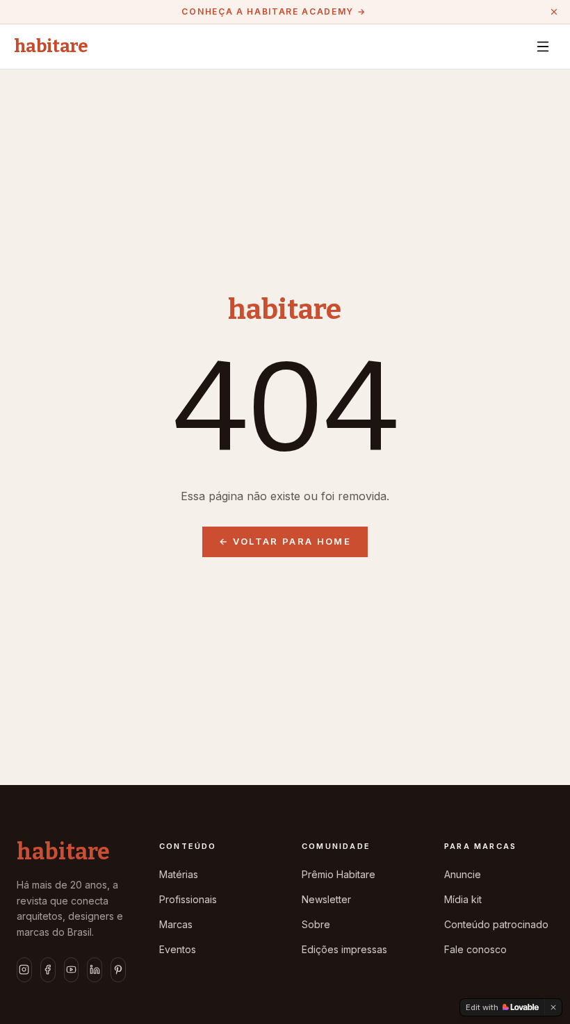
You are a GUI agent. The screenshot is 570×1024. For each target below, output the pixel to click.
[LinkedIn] (94, 969)
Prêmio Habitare (338, 874)
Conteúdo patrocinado (496, 924)
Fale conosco (475, 949)
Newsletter (326, 899)
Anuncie (462, 874)
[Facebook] (48, 969)
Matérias (178, 874)
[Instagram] (24, 969)
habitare (51, 47)
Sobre (316, 924)
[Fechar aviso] (554, 11)
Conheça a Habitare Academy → (273, 11)
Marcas (176, 924)
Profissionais (188, 899)
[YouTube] (71, 969)
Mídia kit (463, 899)
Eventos (177, 949)
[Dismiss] (553, 1007)
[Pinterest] (118, 969)
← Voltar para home (285, 541)
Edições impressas (344, 949)
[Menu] (543, 46)
